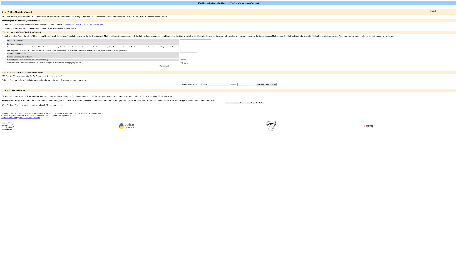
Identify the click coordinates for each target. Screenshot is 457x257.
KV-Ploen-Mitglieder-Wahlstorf (25, 113)
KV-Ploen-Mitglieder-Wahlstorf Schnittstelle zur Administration (24, 115)
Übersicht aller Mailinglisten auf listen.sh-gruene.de (20, 118)
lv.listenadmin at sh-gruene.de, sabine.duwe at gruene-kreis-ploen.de (77, 113)
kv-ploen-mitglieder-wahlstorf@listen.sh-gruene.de (84, 24)
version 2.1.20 (6, 129)
